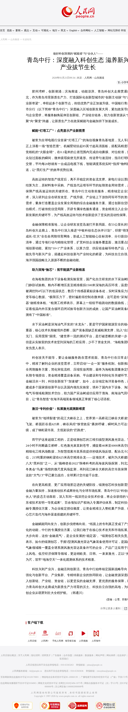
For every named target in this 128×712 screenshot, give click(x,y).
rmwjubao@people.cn (106, 671)
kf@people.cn (36, 671)
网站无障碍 (114, 30)
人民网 (3, 39)
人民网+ (45, 641)
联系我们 (64, 659)
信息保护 (121, 655)
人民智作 (96, 641)
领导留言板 (70, 641)
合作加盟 (67, 655)
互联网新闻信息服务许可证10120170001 (19, 677)
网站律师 (110, 655)
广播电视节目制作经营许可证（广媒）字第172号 (104, 677)
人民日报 (32, 641)
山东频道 (14, 39)
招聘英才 (46, 655)
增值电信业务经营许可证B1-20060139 (60, 677)
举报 (123, 30)
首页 (2, 30)
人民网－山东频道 (94, 77)
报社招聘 (35, 655)
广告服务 (57, 655)
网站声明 (100, 655)
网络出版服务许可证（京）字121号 (101, 683)
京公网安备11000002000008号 (69, 686)
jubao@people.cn (94, 665)
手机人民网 (57, 641)
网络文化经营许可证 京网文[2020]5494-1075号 (60, 683)
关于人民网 (23, 655)
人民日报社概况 (8, 655)
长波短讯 (27, 39)
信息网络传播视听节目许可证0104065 (18, 683)
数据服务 (89, 655)
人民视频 (83, 641)
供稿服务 (78, 655)
